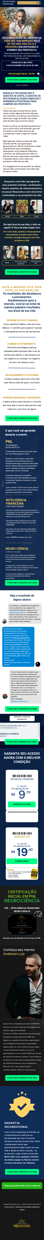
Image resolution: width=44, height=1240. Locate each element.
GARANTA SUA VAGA (22, 804)
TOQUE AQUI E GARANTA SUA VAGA (22, 80)
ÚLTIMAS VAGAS (22, 861)
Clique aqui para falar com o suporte (22, 1185)
